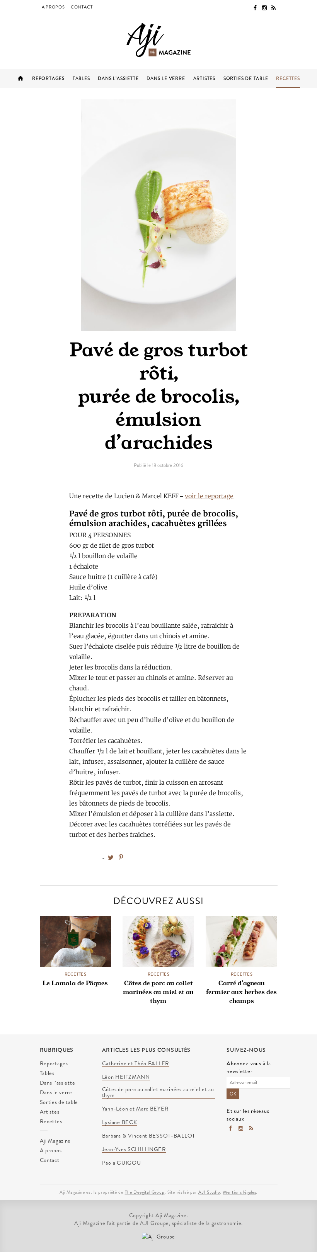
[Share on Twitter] (110, 857)
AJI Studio (209, 1192)
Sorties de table (245, 78)
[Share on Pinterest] (121, 857)
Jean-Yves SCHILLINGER (134, 1149)
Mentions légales (239, 1192)
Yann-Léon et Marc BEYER (135, 1109)
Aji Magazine (20, 78)
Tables (81, 78)
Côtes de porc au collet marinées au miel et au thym (158, 992)
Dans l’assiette (118, 78)
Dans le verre (166, 78)
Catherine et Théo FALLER (135, 1064)
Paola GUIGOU (121, 1163)
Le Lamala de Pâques (75, 983)
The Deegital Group (145, 1192)
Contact (82, 7)
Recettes (288, 78)
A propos (53, 7)
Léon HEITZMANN (126, 1077)
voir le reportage (209, 496)
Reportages (48, 78)
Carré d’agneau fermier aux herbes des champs (241, 992)
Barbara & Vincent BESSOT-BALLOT (148, 1136)
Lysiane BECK (119, 1122)
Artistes (204, 78)
